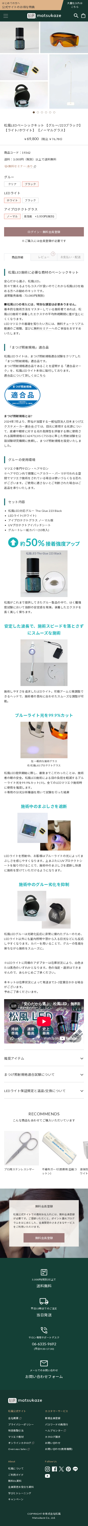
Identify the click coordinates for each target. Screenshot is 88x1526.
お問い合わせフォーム (44, 1376)
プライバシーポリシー (21, 1424)
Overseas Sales (17, 1449)
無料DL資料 (14, 1480)
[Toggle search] (76, 15)
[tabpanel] (44, 680)
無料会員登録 (44, 1238)
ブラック (30, 184)
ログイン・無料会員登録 (44, 232)
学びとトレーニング (19, 1493)
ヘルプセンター (54, 1430)
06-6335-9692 (44, 1344)
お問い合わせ (52, 1442)
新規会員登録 (52, 1418)
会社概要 (13, 1418)
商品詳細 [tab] (17, 257)
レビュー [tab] (46, 256)
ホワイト (12, 200)
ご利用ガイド (16, 1474)
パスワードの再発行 (56, 1424)
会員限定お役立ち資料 (21, 1486)
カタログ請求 (52, 1436)
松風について (16, 1468)
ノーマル (12, 216)
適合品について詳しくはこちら (25, 375)
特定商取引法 (16, 1430)
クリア (12, 184)
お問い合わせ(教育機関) (58, 1449)
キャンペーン (15, 1499)
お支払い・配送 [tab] (70, 257)
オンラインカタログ (19, 1442)
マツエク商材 (16, 1436)
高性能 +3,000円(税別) (39, 216)
